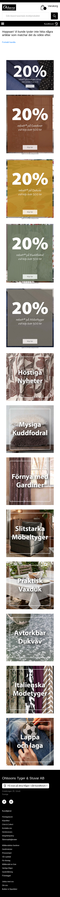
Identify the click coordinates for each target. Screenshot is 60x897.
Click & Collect (7, 824)
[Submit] (54, 15)
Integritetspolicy (8, 836)
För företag (6, 861)
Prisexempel (7, 853)
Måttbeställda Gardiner (10, 845)
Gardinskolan (7, 849)
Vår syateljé (6, 857)
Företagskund (7, 817)
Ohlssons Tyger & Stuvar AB (23, 778)
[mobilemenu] (2, 24)
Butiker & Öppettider (9, 889)
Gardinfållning (7, 872)
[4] (11, 802)
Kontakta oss (7, 828)
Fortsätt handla (8, 42)
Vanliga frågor (7, 868)
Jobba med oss (8, 882)
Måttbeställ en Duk (9, 864)
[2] (4, 802)
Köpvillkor (6, 821)
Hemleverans (7, 832)
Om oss (5, 885)
